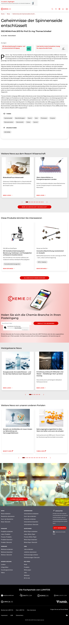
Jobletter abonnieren (30, 552)
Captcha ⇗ (25, 329)
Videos (3, 572)
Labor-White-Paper (29, 534)
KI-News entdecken (17, 499)
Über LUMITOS (20, 610)
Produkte (26, 567)
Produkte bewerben (6, 539)
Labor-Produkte (5, 534)
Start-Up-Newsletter (7, 519)
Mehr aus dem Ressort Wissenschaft (34, 207)
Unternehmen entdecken (31, 513)
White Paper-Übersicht (30, 542)
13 (44, 457)
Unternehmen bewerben (31, 522)
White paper (27, 570)
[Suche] (52, 9)
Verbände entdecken (30, 519)
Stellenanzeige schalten (31, 555)
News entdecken (5, 513)
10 (39, 457)
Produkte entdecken (7, 531)
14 (46, 457)
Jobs (25, 572)
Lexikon (3, 564)
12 (42, 457)
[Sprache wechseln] (59, 9)
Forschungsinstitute (7, 570)
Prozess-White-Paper (30, 537)
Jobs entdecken (28, 549)
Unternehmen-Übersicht (31, 524)
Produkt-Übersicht (6, 542)
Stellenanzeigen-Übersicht (32, 557)
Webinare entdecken (7, 549)
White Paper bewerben (30, 539)
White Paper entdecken (30, 531)
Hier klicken (18, 328)
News (25, 564)
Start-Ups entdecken (30, 516)
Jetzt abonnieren (60, 528)
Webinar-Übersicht (6, 555)
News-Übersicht (5, 522)
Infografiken (4, 567)
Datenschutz (19, 615)
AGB (12, 615)
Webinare (26, 575)
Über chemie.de (31, 610)
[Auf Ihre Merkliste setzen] (63, 9)
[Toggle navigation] (67, 9)
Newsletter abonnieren (46, 323)
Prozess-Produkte (6, 537)
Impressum (4, 615)
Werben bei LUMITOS (7, 610)
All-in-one (27, 578)
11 (41, 457)
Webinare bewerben (6, 552)
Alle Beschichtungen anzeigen (34, 278)
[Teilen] (56, 9)
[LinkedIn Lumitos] (67, 615)
